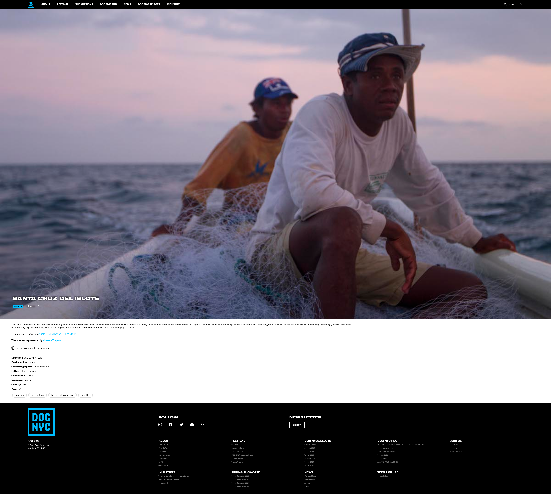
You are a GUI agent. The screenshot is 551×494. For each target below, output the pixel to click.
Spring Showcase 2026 (240, 476)
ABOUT (45, 4)
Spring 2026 (309, 452)
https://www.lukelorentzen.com (33, 348)
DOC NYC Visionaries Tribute (242, 455)
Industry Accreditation (385, 448)
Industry (453, 448)
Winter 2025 (309, 465)
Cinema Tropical (52, 340)
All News (307, 483)
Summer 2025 (309, 459)
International (37, 395)
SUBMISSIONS (84, 4)
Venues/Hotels (237, 462)
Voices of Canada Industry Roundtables (173, 476)
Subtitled (85, 395)
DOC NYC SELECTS (149, 4)
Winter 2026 (309, 455)
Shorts (18, 306)
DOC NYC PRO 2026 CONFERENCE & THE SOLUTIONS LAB (400, 445)
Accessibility (163, 459)
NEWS (127, 4)
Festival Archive (237, 448)
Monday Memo (310, 476)
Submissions (236, 445)
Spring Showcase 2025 (240, 479)
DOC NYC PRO (108, 4)
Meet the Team (163, 448)
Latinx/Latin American (62, 395)
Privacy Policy (382, 476)
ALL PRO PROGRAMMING (387, 462)
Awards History (237, 459)
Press (306, 486)
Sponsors (162, 452)
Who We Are (163, 445)
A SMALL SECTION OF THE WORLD (57, 333)
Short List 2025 (237, 452)
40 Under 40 (163, 483)
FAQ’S (160, 462)
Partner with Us (164, 455)
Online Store (163, 465)
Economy (19, 395)
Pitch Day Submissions (386, 452)
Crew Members (456, 452)
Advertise (454, 445)
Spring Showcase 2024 (240, 483)
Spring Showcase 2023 (240, 486)
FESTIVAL (62, 4)
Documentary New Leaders (168, 479)
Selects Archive (310, 445)
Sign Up (297, 425)
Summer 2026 (309, 448)
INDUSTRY (173, 4)
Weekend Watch (310, 479)
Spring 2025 (309, 462)
